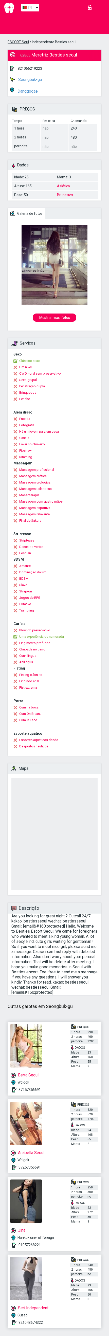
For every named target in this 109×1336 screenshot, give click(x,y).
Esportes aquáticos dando (38, 740)
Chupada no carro (32, 649)
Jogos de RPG (29, 598)
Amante (25, 566)
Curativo (25, 604)
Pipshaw (25, 450)
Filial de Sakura (30, 520)
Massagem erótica (33, 476)
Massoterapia (29, 495)
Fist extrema (28, 687)
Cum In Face (28, 720)
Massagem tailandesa (35, 489)
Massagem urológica (34, 482)
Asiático (63, 186)
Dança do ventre (31, 547)
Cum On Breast (30, 714)
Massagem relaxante (34, 514)
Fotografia (26, 425)
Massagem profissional (36, 470)
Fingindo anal (29, 681)
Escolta (24, 419)
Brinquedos (27, 392)
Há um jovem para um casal (39, 431)
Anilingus (26, 662)
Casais (24, 438)
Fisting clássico (30, 675)
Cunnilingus (27, 656)
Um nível (25, 367)
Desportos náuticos (33, 746)
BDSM (23, 578)
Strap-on (25, 591)
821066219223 (30, 68)
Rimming (25, 457)
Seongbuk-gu (29, 79)
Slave (23, 585)
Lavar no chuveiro (32, 444)
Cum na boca (29, 707)
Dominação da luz (32, 572)
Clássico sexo (29, 361)
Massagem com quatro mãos (41, 501)
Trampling (26, 610)
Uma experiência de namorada (41, 636)
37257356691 (30, 1089)
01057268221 (30, 1245)
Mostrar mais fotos (54, 318)
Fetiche (24, 399)
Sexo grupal (28, 380)
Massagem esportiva (34, 508)
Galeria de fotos (29, 213)
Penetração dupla (32, 386)
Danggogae (27, 91)
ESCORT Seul (18, 42)
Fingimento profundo (34, 643)
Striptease (26, 540)
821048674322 (31, 1322)
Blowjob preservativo (34, 630)
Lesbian (25, 553)
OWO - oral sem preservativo (40, 373)
